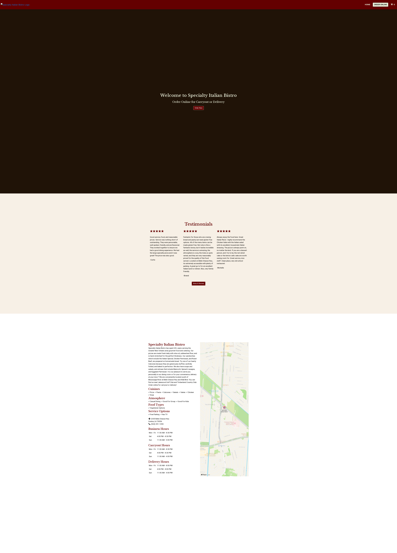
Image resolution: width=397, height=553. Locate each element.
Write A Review (198, 284)
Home (367, 5)
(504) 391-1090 (157, 424)
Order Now (198, 108)
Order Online (380, 5)
